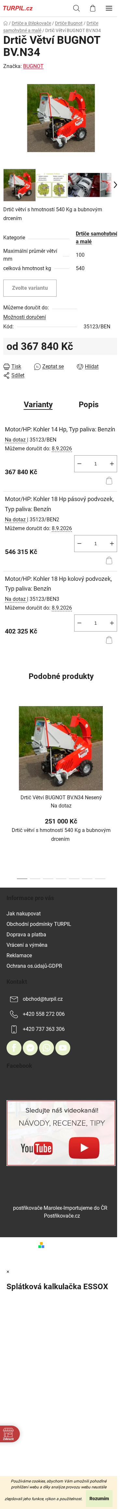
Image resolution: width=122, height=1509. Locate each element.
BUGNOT (33, 66)
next (115, 743)
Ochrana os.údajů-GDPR (34, 966)
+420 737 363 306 (44, 1029)
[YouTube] (62, 1047)
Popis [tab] (89, 404)
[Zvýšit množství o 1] (112, 464)
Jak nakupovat (24, 914)
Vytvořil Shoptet (65, 1244)
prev (7, 743)
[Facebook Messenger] (30, 1047)
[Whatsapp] (46, 1047)
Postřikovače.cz (62, 1216)
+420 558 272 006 (44, 1014)
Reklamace (19, 955)
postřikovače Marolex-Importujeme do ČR (60, 1208)
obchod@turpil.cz (43, 999)
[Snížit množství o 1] (79, 464)
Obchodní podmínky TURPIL (39, 924)
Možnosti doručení (24, 317)
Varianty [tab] (38, 404)
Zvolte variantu (30, 288)
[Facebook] (14, 1047)
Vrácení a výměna (27, 945)
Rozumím (99, 1498)
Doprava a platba (26, 934)
